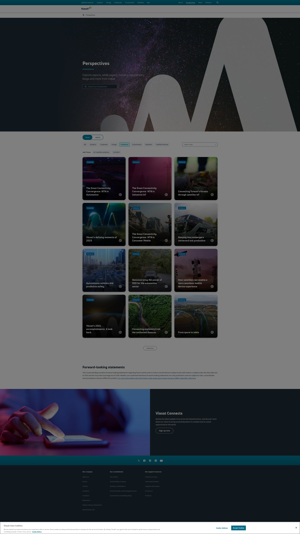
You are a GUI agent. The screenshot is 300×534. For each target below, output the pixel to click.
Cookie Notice (37, 532)
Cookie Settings (222, 528)
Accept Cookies (238, 528)
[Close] (296, 527)
